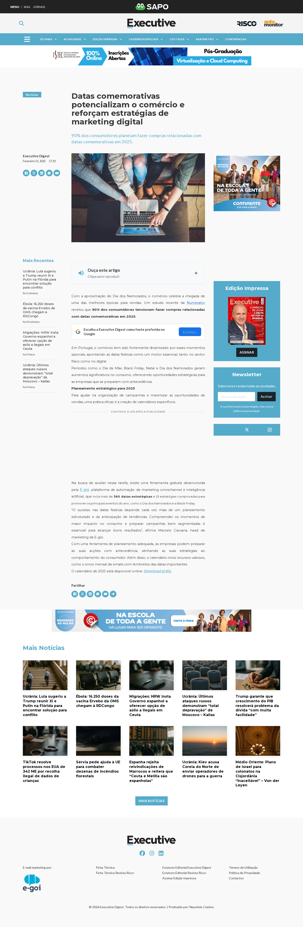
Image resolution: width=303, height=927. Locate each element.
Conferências (235, 39)
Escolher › (190, 332)
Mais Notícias (152, 801)
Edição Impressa (105, 39)
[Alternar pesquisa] (21, 23)
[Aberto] (27, 39)
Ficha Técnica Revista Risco (115, 873)
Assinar (247, 352)
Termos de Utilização (243, 867)
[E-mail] (56, 173)
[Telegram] (113, 594)
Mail (27, 7)
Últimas (46, 39)
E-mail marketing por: (37, 867)
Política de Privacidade (244, 873)
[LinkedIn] (41, 173)
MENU (14, 7)
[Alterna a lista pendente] (55, 39)
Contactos (236, 878)
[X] (34, 173)
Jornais (39, 7)
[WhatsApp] (49, 173)
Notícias (32, 94)
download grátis (157, 570)
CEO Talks (177, 39)
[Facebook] (26, 173)
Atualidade (72, 39)
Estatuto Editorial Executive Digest (186, 867)
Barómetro (205, 39)
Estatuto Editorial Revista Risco (184, 873)
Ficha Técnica (105, 867)
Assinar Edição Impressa (179, 878)
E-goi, (85, 489)
